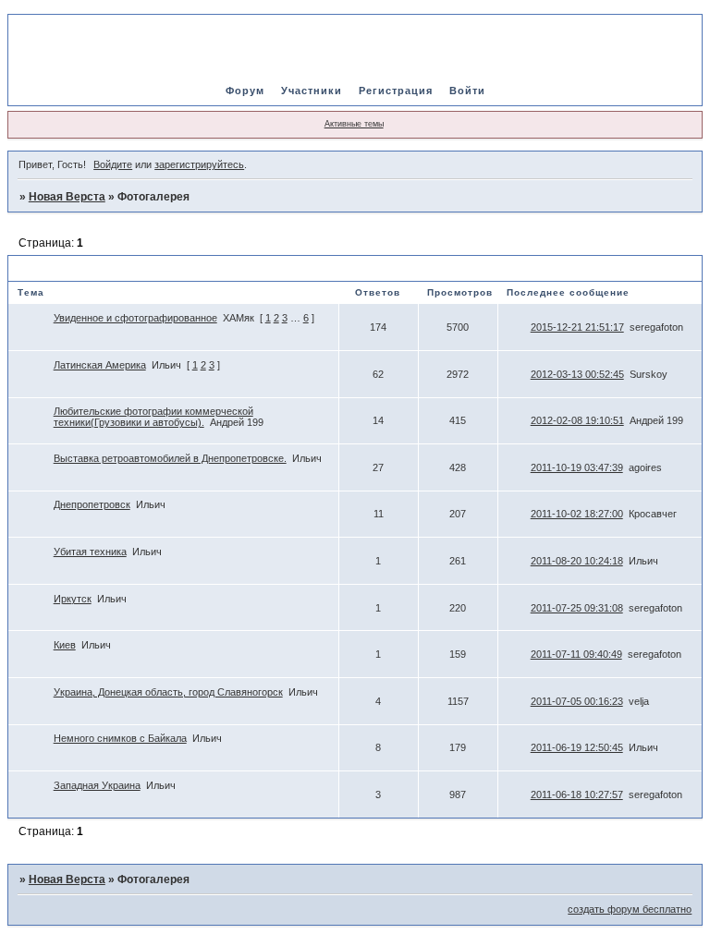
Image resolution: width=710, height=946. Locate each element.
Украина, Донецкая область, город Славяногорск (168, 691)
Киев (65, 644)
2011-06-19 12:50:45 (577, 747)
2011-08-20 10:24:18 (577, 560)
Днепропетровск (92, 504)
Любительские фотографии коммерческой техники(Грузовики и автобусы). (153, 417)
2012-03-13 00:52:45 (577, 374)
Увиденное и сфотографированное (135, 317)
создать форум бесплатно (630, 909)
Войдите (112, 164)
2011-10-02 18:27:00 (577, 513)
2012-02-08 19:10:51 (577, 420)
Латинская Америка (100, 364)
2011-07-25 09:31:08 (577, 607)
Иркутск (73, 598)
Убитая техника (90, 551)
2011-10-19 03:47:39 (577, 467)
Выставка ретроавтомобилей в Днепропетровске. (170, 458)
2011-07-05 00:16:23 (577, 701)
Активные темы (354, 123)
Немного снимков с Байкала (120, 738)
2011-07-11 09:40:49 (576, 654)
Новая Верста (67, 196)
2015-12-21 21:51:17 (577, 327)
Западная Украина (97, 785)
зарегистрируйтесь (199, 164)
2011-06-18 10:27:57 (577, 794)
